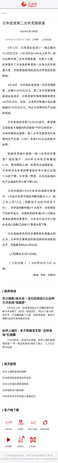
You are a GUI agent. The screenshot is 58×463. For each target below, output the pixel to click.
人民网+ (20, 429)
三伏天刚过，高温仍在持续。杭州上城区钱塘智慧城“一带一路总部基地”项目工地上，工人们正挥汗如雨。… (28, 343)
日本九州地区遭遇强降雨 (15, 384)
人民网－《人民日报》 (42, 40)
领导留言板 (44, 429)
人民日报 (8, 429)
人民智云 (20, 446)
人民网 (3, 13)
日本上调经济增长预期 (14, 371)
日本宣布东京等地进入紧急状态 (19, 396)
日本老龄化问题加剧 (13, 390)
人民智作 (32, 446)
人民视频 (8, 446)
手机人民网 (32, 429)
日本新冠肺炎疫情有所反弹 (16, 377)
